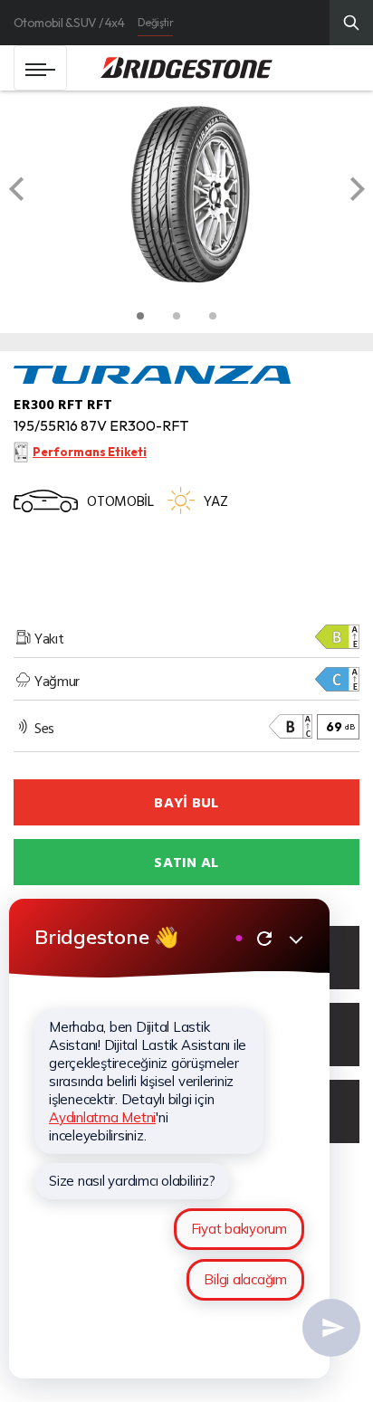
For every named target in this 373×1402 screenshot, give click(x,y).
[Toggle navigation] (40, 68)
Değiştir (155, 22)
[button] (34, 194)
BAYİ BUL (186, 802)
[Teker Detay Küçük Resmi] (140, 316)
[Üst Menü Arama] (351, 22)
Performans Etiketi (90, 451)
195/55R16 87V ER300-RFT (101, 425)
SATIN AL (186, 862)
